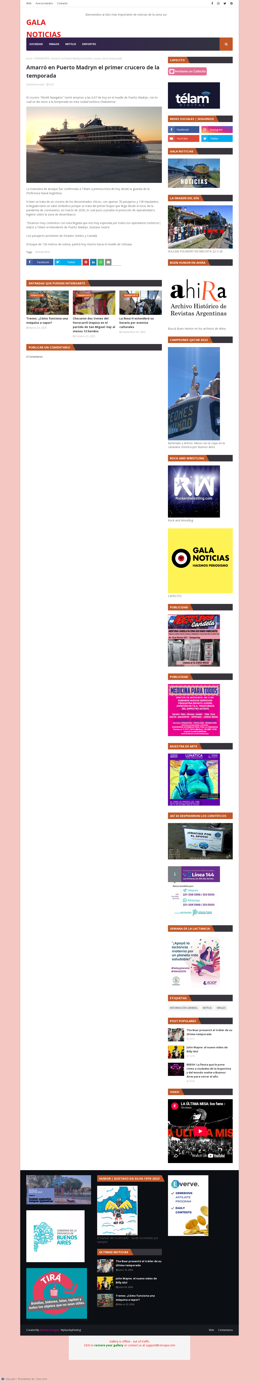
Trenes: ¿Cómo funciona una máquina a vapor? (47, 320)
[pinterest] (231, 3)
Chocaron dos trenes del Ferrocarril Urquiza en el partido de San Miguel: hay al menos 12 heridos (94, 324)
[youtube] (183, 138)
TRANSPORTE (41, 58)
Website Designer (50, 1330)
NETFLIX (207, 1008)
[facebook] (212, 3)
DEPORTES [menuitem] (89, 44)
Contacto (62, 3)
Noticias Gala (36, 84)
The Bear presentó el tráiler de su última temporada (209, 1032)
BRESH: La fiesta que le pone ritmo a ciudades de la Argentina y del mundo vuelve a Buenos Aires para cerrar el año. (209, 1070)
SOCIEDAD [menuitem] (36, 44)
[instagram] (218, 3)
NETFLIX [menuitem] (70, 44)
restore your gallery (108, 1345)
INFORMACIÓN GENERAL (184, 1008)
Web (29, 3)
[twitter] (225, 3)
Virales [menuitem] (54, 44)
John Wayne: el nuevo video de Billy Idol (207, 1049)
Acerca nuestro (44, 3)
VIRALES (221, 1008)
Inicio (29, 58)
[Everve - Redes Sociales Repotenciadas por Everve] (188, 1235)
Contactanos (225, 1330)
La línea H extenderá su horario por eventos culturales (136, 322)
